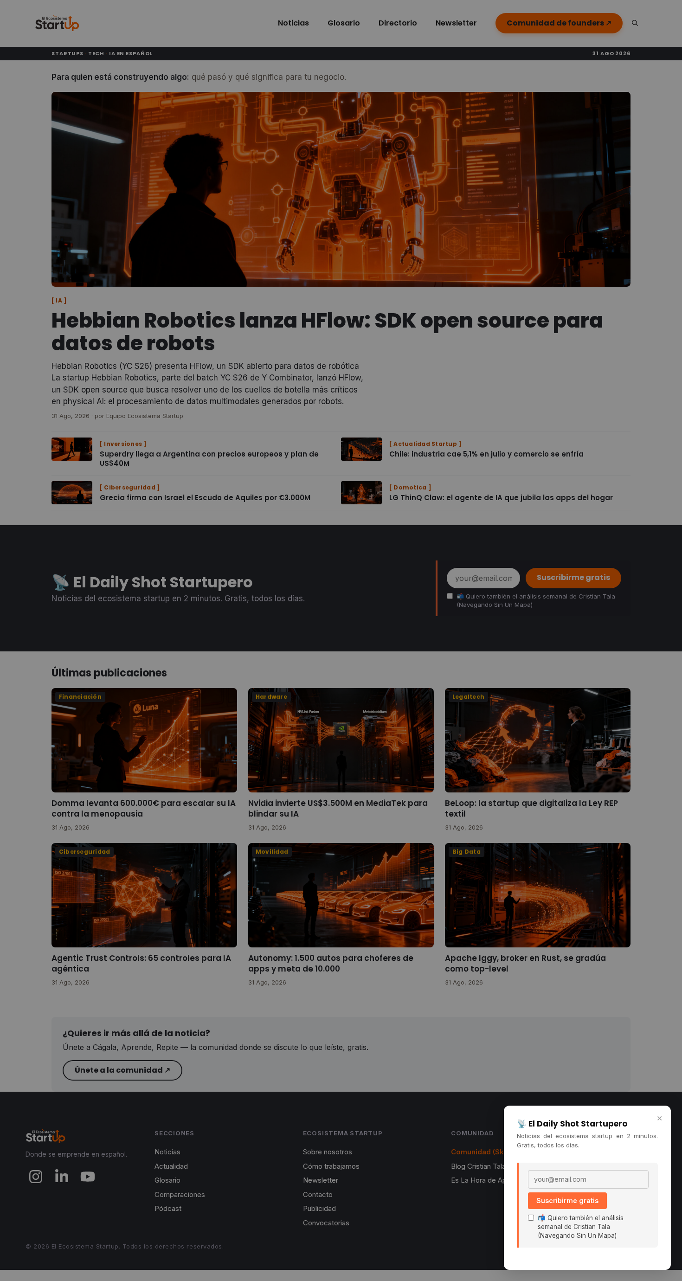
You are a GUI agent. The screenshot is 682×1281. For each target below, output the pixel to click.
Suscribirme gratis (567, 1200)
